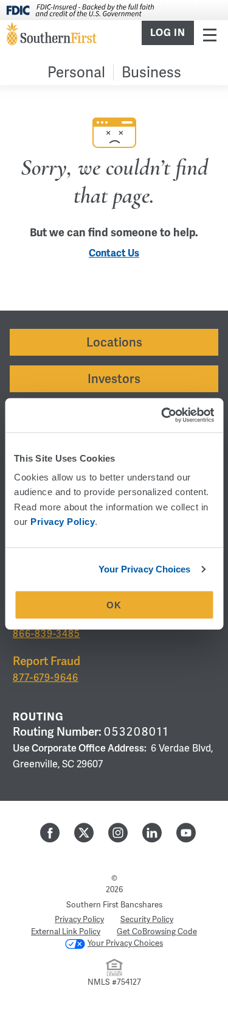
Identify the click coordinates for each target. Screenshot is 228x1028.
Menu (209, 34)
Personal (76, 72)
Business (151, 72)
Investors (114, 379)
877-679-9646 (45, 677)
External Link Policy (65, 931)
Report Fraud (46, 661)
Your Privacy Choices (144, 569)
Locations (114, 342)
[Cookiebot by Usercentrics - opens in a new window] (162, 415)
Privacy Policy (79, 919)
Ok (114, 605)
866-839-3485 (46, 633)
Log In (167, 33)
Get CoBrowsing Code (157, 931)
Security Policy (146, 919)
